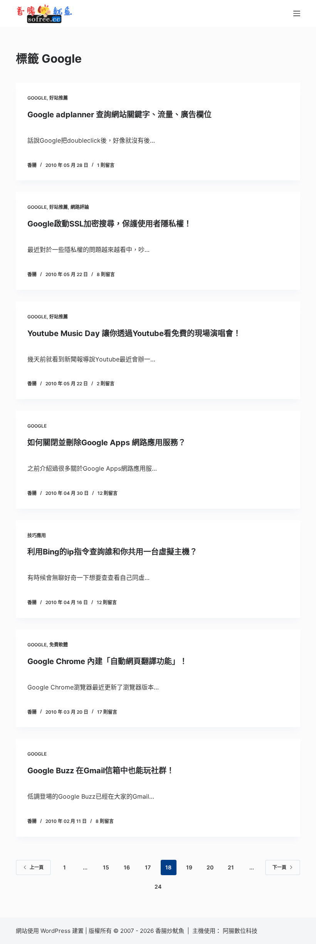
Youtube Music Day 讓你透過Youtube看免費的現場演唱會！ (134, 333)
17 (148, 867)
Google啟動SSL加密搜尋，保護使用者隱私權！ (109, 223)
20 (210, 867)
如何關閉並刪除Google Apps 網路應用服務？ (106, 442)
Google (37, 98)
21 (231, 867)
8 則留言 (106, 274)
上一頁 (37, 867)
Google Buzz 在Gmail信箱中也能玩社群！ (100, 770)
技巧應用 (36, 535)
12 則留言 (107, 493)
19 (189, 867)
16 (127, 867)
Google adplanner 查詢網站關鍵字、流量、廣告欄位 (119, 114)
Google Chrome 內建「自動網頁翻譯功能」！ (107, 661)
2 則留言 (105, 383)
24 (158, 886)
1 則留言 (105, 165)
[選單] (296, 13)
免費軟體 (58, 645)
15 (106, 867)
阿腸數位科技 (241, 930)
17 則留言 (107, 712)
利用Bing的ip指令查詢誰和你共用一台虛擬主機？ (112, 551)
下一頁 (279, 867)
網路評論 (80, 207)
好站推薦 (58, 98)
